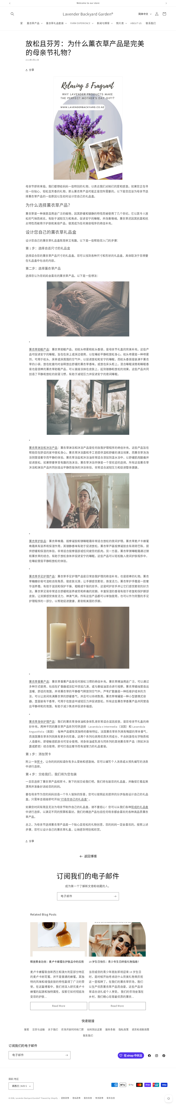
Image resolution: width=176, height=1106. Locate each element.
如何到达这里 (94, 1029)
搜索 (26, 1029)
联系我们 (88, 1035)
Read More (58, 1006)
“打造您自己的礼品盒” (74, 799)
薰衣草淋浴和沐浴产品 (43, 448)
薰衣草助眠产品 (39, 349)
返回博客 (90, 856)
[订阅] (115, 896)
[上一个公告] (10, 3)
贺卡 (40, 762)
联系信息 (111, 1098)
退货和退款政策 (140, 1029)
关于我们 (53, 1029)
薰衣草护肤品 (37, 541)
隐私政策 (124, 1029)
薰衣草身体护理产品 (42, 721)
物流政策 (99, 1098)
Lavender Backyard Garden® (28, 1098)
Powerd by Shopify (49, 1098)
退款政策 (65, 1098)
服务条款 (110, 1029)
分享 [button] (31, 69)
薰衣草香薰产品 (39, 681)
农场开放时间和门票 (72, 1029)
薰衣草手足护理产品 (42, 576)
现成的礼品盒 (139, 807)
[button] (12, 14)
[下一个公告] (166, 3)
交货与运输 (38, 1029)
